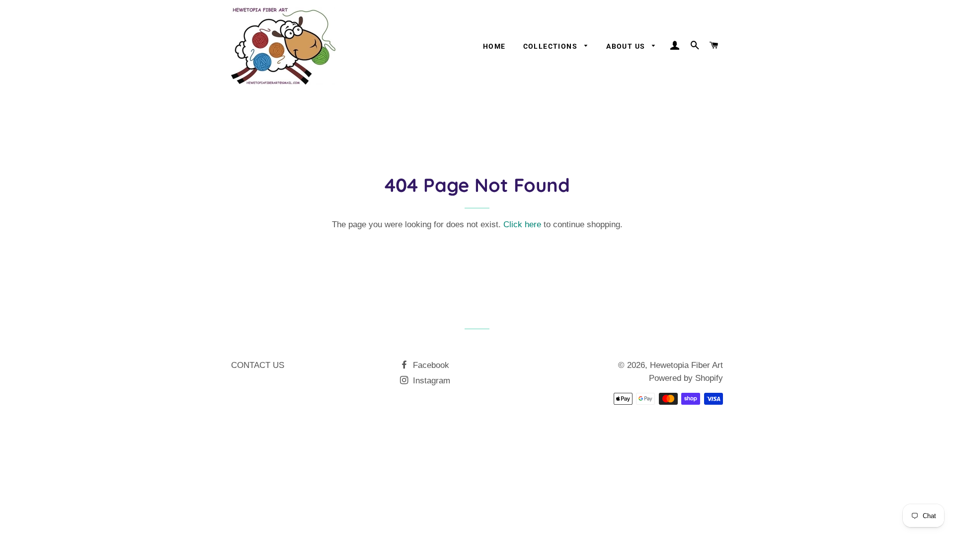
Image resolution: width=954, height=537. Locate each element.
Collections (551, 46)
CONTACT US (257, 365)
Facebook (429, 365)
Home (494, 46)
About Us (626, 46)
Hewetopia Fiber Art (686, 365)
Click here (522, 224)
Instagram (430, 380)
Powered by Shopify (686, 378)
